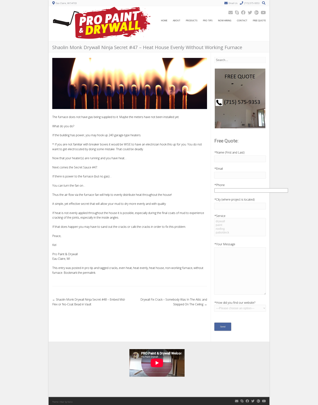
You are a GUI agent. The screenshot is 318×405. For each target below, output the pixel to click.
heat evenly (140, 268)
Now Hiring (224, 20)
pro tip (89, 268)
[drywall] (240, 221)
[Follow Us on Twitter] (248, 12)
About (176, 20)
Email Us (233, 3)
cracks (113, 268)
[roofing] (240, 229)
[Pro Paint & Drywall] (101, 39)
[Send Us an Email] (229, 12)
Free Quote (259, 20)
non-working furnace (178, 268)
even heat (125, 268)
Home (164, 20)
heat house (156, 268)
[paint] (240, 225)
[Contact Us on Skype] (236, 12)
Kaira (70, 401)
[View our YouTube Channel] (262, 12)
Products (191, 20)
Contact (242, 20)
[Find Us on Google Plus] (255, 12)
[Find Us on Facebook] (242, 12)
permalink (89, 273)
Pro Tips (208, 20)
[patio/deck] (240, 233)
